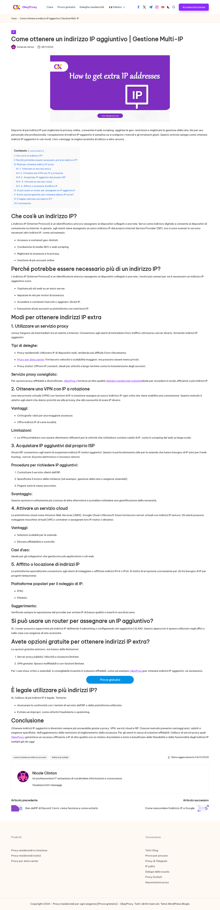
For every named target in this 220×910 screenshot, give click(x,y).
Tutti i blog (151, 850)
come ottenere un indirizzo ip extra (29, 757)
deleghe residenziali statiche (123, 381)
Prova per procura (156, 855)
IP (14, 32)
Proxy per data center (30, 359)
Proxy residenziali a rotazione (29, 850)
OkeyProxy (70, 381)
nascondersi (36, 150)
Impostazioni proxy (157, 882)
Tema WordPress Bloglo (175, 903)
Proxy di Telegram (156, 861)
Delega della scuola (157, 871)
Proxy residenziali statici (26, 855)
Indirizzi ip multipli (60, 757)
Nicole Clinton (44, 773)
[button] (194, 7)
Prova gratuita (110, 680)
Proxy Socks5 (153, 877)
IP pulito (150, 866)
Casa (14, 18)
